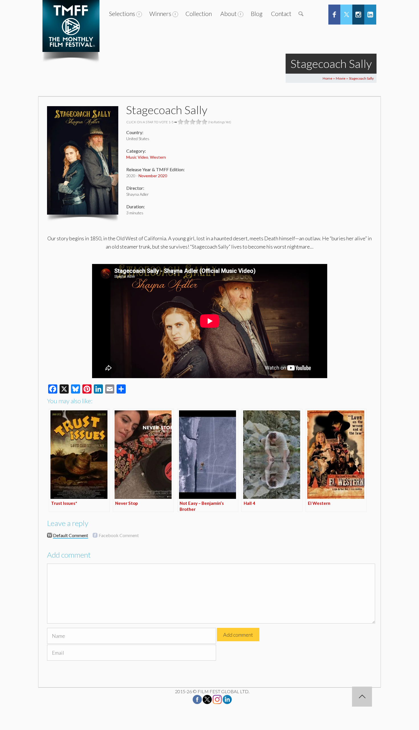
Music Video (137, 157)
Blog (257, 13)
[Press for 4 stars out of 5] (199, 122)
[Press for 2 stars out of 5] (187, 122)
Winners (160, 13)
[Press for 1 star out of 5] (181, 122)
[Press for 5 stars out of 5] (205, 122)
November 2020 (153, 175)
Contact (281, 13)
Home (327, 78)
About (228, 13)
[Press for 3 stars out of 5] (193, 122)
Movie (340, 78)
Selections (122, 13)
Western (158, 157)
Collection (199, 13)
